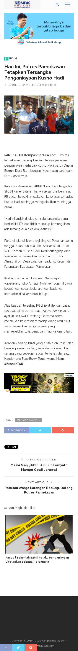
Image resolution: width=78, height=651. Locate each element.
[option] (39, 539)
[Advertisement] (39, 404)
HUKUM (11, 58)
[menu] (67, 4)
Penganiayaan (28, 420)
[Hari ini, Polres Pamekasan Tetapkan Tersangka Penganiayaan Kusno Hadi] (39, 114)
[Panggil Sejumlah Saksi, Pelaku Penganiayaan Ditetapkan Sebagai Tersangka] (39, 534)
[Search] (57, 4)
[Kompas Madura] (22, 4)
